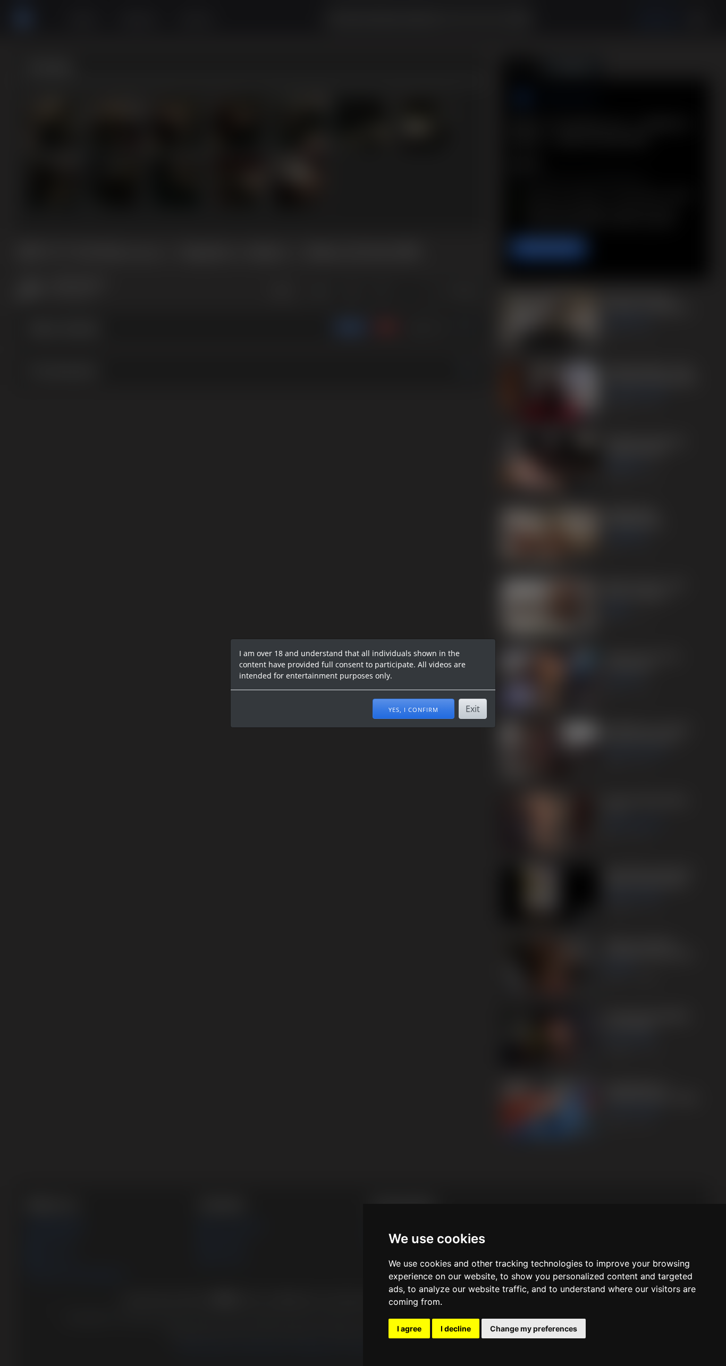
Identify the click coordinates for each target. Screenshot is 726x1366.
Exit (473, 709)
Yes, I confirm (413, 709)
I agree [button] (409, 1328)
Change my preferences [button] (533, 1328)
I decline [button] (456, 1328)
